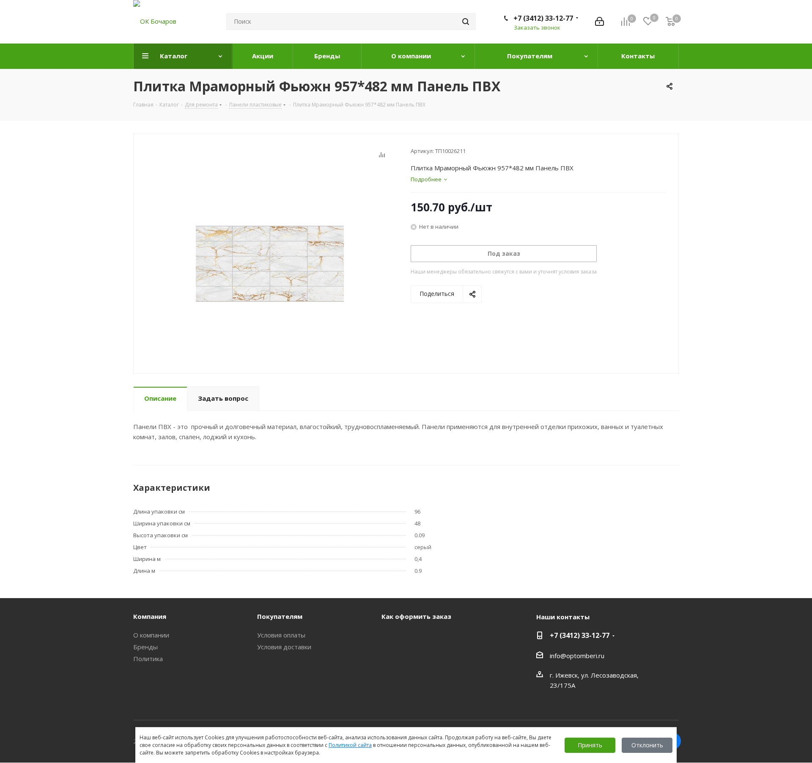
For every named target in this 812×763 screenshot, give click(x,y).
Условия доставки (284, 647)
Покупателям (279, 616)
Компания (149, 616)
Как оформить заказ (416, 616)
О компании (151, 635)
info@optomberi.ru (577, 655)
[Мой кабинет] (599, 21)
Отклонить (647, 745)
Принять (590, 745)
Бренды (145, 647)
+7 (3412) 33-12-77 (543, 18)
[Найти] (465, 21)
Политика (148, 658)
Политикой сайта (350, 745)
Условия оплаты (281, 635)
